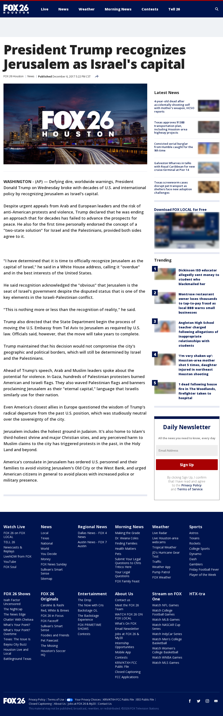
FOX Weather (161, 577)
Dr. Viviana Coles (127, 538)
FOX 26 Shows (16, 593)
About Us (124, 593)
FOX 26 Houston (13, 76)
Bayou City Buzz (15, 644)
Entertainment (92, 593)
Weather (160, 526)
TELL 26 (9, 542)
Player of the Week (202, 575)
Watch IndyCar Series (167, 634)
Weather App (161, 567)
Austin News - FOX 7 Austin (92, 544)
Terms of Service (190, 489)
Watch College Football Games (163, 612)
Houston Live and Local (15, 651)
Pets (118, 554)
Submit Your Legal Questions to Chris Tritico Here (128, 563)
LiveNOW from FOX (17, 556)
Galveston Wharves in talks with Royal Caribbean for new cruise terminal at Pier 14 (174, 166)
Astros (193, 533)
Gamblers (196, 564)
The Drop (84, 600)
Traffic (156, 562)
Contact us (122, 600)
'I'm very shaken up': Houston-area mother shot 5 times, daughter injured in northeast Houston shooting (198, 365)
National (47, 543)
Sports (195, 526)
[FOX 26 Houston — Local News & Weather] (17, 9)
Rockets (195, 543)
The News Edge (14, 614)
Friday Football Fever (204, 569)
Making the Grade (127, 533)
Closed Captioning (127, 672)
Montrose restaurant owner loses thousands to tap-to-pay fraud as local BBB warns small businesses (198, 303)
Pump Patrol (161, 572)
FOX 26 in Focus (52, 615)
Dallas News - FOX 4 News (92, 535)
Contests (84, 634)
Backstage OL (88, 610)
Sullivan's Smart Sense (52, 571)
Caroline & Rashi (52, 605)
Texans (194, 538)
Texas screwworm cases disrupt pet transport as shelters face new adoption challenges (173, 187)
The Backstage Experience (88, 617)
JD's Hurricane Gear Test (166, 554)
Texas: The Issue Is (16, 639)
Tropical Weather (164, 547)
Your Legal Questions (122, 574)
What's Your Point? (16, 625)
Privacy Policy (191, 485)
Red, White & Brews (55, 610)
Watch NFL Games (165, 605)
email (216, 701)
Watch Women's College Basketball (165, 650)
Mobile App (123, 652)
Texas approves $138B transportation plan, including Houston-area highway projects (170, 127)
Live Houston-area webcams (165, 540)
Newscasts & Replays (12, 549)
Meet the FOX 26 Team (127, 607)
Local (44, 533)
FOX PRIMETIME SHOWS (89, 627)
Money (46, 559)
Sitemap (46, 578)
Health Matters (125, 548)
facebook (189, 701)
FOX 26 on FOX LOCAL (14, 535)
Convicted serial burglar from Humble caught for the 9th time (173, 147)
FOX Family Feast (127, 581)
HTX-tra (197, 593)
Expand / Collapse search (217, 9)
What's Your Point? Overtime (16, 632)
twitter (198, 701)
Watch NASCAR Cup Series (166, 627)
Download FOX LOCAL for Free (180, 209)
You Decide (49, 554)
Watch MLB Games (166, 619)
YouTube (9, 562)
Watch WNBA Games (167, 657)
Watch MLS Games (165, 663)
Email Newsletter (127, 629)
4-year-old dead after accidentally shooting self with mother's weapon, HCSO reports (174, 106)
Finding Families (126, 543)
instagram (207, 701)
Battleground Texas (17, 659)
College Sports (199, 548)
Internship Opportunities (124, 645)
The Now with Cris (91, 605)
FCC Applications (127, 677)
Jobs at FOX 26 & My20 (127, 636)
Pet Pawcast (49, 640)
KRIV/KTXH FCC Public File (126, 665)
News (30, 76)
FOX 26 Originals (49, 596)
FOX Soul (9, 567)
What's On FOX (125, 623)
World (45, 548)
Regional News (92, 526)
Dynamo (195, 554)
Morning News (129, 526)
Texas (45, 538)
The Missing (49, 646)
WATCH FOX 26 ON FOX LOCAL (129, 616)
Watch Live (14, 526)
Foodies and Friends (55, 635)
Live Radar (159, 533)
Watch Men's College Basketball (167, 641)
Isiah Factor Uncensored (11, 602)
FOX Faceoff (49, 621)
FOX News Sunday (54, 564)
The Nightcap (12, 609)
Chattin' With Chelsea (18, 619)
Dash (193, 559)
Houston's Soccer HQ (53, 653)
